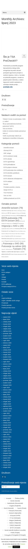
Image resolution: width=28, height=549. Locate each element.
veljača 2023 (7, 404)
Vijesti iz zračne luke (9, 251)
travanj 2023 (7, 399)
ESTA (8, 215)
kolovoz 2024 (7, 364)
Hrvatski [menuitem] (8, 498)
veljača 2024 (7, 376)
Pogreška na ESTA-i (10, 236)
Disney (19, 213)
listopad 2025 (7, 338)
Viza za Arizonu (7, 128)
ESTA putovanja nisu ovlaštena (13, 170)
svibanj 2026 (7, 322)
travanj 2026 (7, 324)
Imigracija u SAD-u (13, 226)
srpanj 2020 (6, 458)
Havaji (16, 223)
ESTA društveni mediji (10, 156)
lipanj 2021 (6, 441)
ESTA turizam (8, 176)
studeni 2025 (7, 336)
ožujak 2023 (7, 401)
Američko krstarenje (7, 210)
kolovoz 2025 (7, 343)
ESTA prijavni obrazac (10, 167)
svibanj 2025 (7, 350)
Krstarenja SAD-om (20, 228)
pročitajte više (8, 87)
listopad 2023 (7, 385)
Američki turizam (9, 147)
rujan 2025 (6, 340)
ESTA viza (22, 221)
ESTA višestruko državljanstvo (13, 178)
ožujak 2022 (7, 427)
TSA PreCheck (8, 193)
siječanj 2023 (7, 406)
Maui (7, 233)
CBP (9, 213)
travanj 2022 (7, 425)
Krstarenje (5, 231)
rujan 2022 (6, 413)
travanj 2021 (7, 446)
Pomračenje (18, 236)
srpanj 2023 (6, 392)
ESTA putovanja (12, 218)
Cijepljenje (14, 213)
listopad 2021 (7, 432)
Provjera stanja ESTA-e (9, 286)
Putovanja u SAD (13, 243)
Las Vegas (12, 231)
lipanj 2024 (6, 368)
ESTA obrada (8, 159)
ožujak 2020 (7, 467)
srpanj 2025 (6, 345)
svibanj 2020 (7, 462)
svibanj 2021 (7, 444)
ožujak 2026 (7, 326)
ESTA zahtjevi (8, 181)
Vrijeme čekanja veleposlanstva (17, 254)
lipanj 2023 (6, 394)
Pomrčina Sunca (7, 238)
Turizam (19, 249)
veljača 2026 (7, 329)
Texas (3, 249)
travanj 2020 (7, 465)
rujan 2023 (6, 387)
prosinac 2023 (7, 380)
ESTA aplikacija (6, 284)
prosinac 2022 (7, 408)
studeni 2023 (7, 383)
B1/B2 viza (4, 213)
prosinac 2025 (7, 333)
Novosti (6, 184)
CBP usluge (7, 153)
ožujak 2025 (7, 354)
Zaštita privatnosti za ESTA (12, 198)
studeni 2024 (7, 357)
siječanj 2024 (7, 378)
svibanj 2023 (7, 397)
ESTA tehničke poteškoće (11, 173)
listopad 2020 (7, 453)
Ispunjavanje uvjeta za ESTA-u (8, 228)
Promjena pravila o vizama (12, 187)
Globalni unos (9, 223)
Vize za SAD (7, 195)
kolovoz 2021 (7, 437)
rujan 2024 (6, 361)
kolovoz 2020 (7, 455)
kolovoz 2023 (7, 390)
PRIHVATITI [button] (16, 546)
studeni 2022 (7, 411)
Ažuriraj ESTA (8, 150)
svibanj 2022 (7, 423)
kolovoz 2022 (7, 415)
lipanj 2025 (6, 347)
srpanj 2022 (6, 418)
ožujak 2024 (7, 373)
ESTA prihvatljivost (9, 164)
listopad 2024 (7, 359)
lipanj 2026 (6, 319)
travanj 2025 (7, 352)
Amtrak (15, 210)
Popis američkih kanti (16, 238)
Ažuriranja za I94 (22, 210)
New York (18, 233)
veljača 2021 (7, 451)
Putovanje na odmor (14, 246)
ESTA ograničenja (9, 162)
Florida (4, 223)
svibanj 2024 (7, 371)
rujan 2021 (6, 434)
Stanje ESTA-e (8, 190)
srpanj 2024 (6, 366)
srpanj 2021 (6, 439)
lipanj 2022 (6, 420)
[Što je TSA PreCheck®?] (14, 40)
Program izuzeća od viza (12, 241)
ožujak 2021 (7, 448)
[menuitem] (7, 498)
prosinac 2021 (7, 430)
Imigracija (21, 223)
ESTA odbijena (21, 215)
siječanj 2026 (7, 331)
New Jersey (12, 233)
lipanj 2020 (6, 460)
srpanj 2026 (6, 317)
